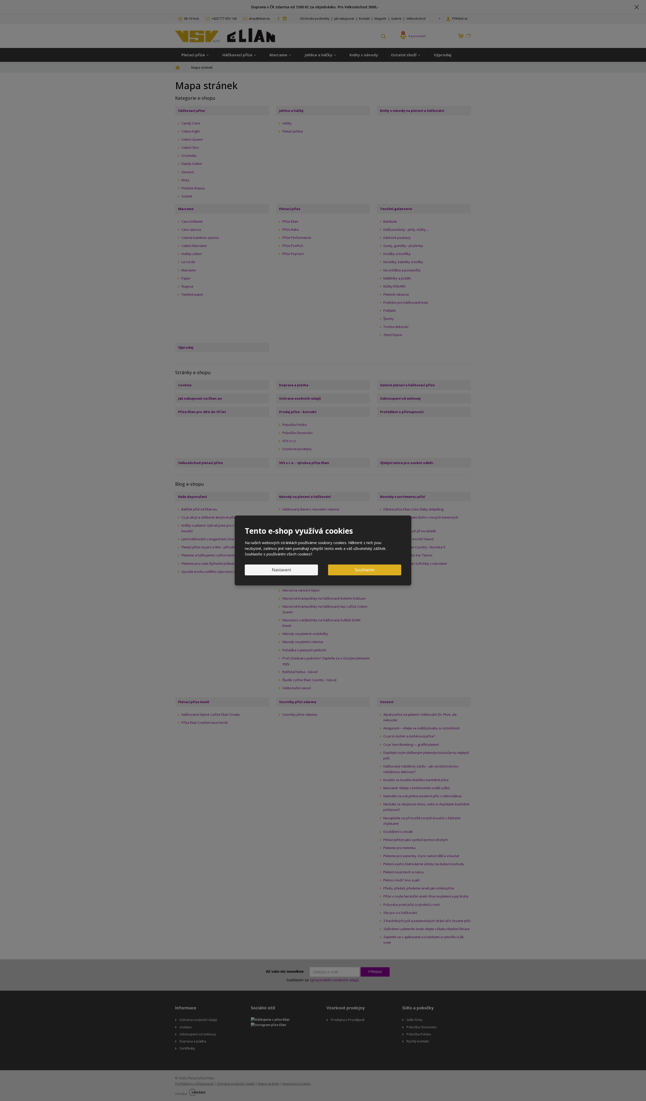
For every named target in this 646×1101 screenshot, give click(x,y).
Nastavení (281, 570)
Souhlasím (364, 570)
